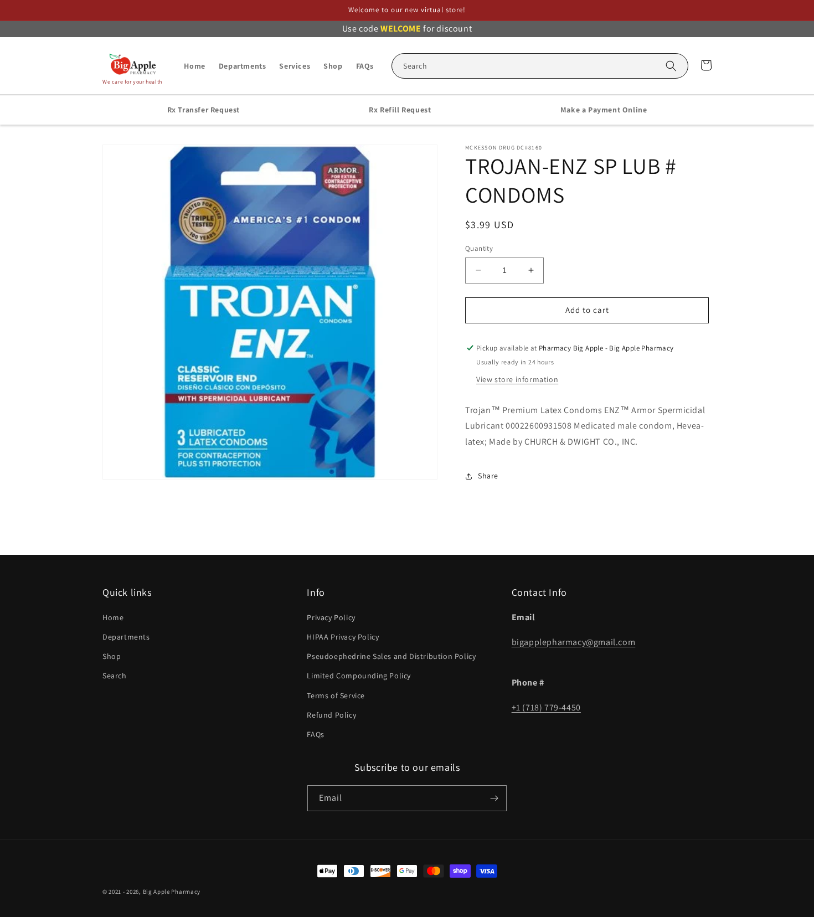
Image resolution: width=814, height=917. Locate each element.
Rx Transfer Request (203, 110)
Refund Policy (331, 715)
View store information (517, 379)
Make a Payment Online (603, 110)
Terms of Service (336, 695)
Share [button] (488, 476)
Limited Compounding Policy (359, 676)
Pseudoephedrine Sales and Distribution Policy (391, 656)
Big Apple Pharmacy (172, 891)
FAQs (315, 734)
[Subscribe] (494, 798)
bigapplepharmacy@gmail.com (574, 642)
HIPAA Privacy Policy (343, 637)
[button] (540, 66)
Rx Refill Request (400, 110)
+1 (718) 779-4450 (546, 707)
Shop (111, 656)
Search (114, 676)
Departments (126, 637)
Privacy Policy (331, 617)
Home (112, 617)
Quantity (479, 248)
